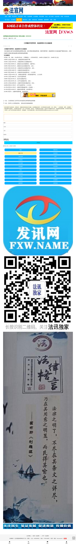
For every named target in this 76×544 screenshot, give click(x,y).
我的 (66, 543)
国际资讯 (25, 19)
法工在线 (51, 16)
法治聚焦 (35, 16)
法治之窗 (20, 16)
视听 (30, 19)
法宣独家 (29, 16)
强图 (9, 16)
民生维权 (41, 16)
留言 (47, 543)
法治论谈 (66, 16)
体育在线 (34, 19)
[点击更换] (6, 139)
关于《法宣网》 (45, 535)
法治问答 (57, 16)
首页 (6, 16)
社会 (46, 16)
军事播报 (40, 19)
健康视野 (46, 19)
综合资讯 (14, 16)
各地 (62, 16)
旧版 (55, 19)
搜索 (28, 543)
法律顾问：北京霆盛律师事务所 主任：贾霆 (19, 538)
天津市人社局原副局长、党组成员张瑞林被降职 (20, 103)
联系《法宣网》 (36, 535)
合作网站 (29, 535)
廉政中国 (19, 19)
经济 (25, 16)
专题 (51, 19)
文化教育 (13, 19)
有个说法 (7, 19)
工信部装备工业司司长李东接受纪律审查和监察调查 (21, 100)
